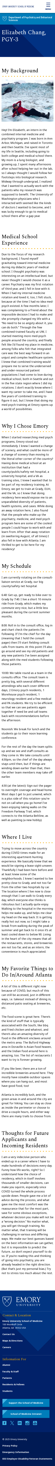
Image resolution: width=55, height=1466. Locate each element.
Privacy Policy (9, 1445)
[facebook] (4, 1424)
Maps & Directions (12, 1340)
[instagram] (27, 1424)
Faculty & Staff (10, 1371)
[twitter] (12, 1424)
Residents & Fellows (13, 1384)
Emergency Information (15, 1452)
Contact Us (8, 1334)
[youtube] (35, 1424)
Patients (7, 1377)
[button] (26, 1403)
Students (7, 1391)
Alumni (6, 1364)
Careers (6, 1347)
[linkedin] (20, 1424)
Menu (48, 9)
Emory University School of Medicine (18, 6)
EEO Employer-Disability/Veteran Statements (27, 1458)
